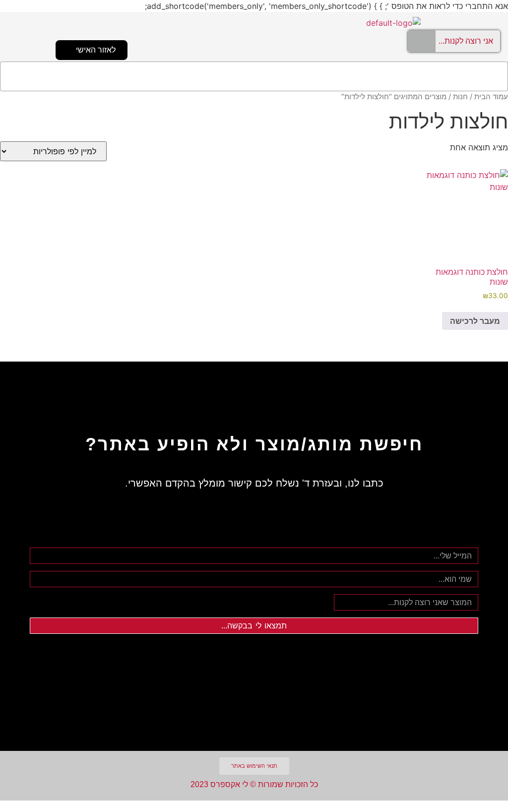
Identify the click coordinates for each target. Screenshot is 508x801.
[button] (254, 76)
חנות (460, 96)
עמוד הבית (491, 96)
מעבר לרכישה (475, 321)
